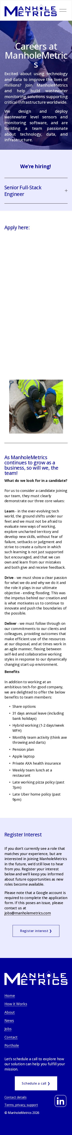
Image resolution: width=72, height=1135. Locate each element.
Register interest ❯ (36, 931)
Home (9, 995)
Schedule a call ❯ (36, 1083)
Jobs (8, 1028)
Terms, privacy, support (21, 1105)
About (9, 1012)
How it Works (15, 1003)
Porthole (11, 1045)
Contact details (15, 1097)
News (9, 1020)
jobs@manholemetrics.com (27, 913)
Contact (11, 1037)
